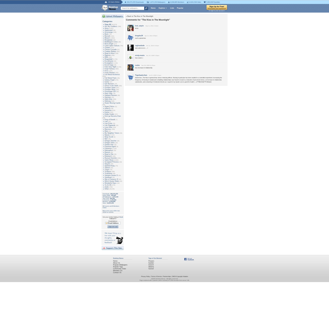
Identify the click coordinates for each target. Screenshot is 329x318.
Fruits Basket (110, 73)
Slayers (107, 164)
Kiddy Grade (109, 114)
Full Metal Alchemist (112, 74)
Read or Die (109, 154)
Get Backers (109, 84)
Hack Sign (108, 93)
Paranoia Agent (110, 146)
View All (108, 24)
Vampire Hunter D (111, 175)
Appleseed (108, 30)
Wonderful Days (110, 183)
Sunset (151, 269)
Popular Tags (118, 267)
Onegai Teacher (110, 141)
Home (153, 8)
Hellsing (108, 101)
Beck (106, 34)
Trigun (107, 170)
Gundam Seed (110, 88)
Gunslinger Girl (110, 91)
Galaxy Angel (110, 80)
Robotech (108, 156)
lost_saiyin (139, 26)
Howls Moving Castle (112, 103)
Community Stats (119, 269)
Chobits (107, 48)
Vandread (108, 177)
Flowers (151, 261)
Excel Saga (109, 65)
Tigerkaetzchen (141, 75)
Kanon (107, 112)
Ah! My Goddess (111, 26)
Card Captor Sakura (112, 46)
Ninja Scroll (109, 137)
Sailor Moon (109, 160)
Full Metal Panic (111, 78)
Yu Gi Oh (108, 185)
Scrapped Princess (112, 162)
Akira (106, 28)
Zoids (107, 187)
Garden (151, 263)
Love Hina (108, 127)
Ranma (107, 152)
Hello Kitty (108, 99)
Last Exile (108, 123)
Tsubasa (108, 171)
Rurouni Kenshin (111, 158)
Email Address (112, 221)
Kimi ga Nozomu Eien (113, 116)
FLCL (107, 71)
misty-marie (139, 55)
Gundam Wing (110, 89)
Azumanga (109, 32)
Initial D (107, 108)
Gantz (107, 82)
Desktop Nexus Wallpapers (110, 8)
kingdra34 (139, 36)
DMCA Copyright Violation (180, 276)
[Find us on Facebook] (189, 260)
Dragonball (108, 59)
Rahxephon (109, 150)
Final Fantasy (110, 69)
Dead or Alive (110, 53)
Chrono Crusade (111, 49)
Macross (108, 129)
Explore (162, 8)
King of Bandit (110, 120)
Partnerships (167, 276)
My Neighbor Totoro (112, 133)
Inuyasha (108, 110)
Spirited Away (110, 166)
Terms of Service (156, 276)
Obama (151, 267)
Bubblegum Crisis (111, 42)
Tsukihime (108, 173)
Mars (106, 131)
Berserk (107, 36)
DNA (106, 57)
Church (151, 265)
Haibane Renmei (111, 95)
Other (107, 189)
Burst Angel (109, 44)
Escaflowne (109, 61)
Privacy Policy (145, 276)
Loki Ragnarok (110, 125)
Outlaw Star (109, 145)
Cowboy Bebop (110, 51)
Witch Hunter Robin (112, 181)
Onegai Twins (110, 143)
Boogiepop (108, 40)
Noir (106, 139)
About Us (116, 263)
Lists (172, 8)
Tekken (107, 168)
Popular (180, 8)
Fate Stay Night (110, 67)
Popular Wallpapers (120, 265)
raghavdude (139, 45)
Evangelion (109, 63)
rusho (137, 65)
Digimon (108, 55)
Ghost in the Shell (111, 86)
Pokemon (108, 148)
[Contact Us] (113, 243)
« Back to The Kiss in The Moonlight (139, 16)
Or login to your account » (217, 10)
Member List (117, 271)
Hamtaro (108, 97)
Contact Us (117, 272)
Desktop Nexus (160, 279)
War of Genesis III (111, 179)
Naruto (107, 135)
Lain (106, 121)
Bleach (107, 38)
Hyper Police (109, 106)
